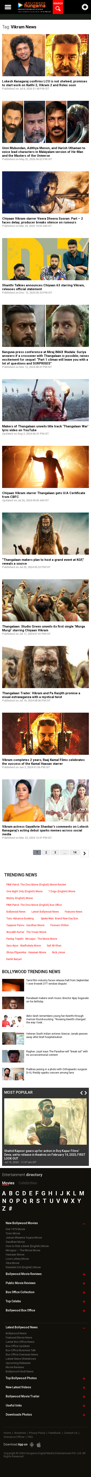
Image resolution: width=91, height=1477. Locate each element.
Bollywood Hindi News (19, 1371)
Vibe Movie (12, 1263)
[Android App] (32, 1444)
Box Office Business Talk (21, 1350)
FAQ (30, 1436)
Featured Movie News (19, 1337)
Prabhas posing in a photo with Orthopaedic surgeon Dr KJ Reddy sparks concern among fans (56, 1071)
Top (13, 1301)
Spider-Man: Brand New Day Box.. (60, 918)
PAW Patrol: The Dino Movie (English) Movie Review (36, 884)
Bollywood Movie (24, 1274)
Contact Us (70, 1432)
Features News (73, 911)
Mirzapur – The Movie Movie (23, 1250)
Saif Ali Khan (54, 945)
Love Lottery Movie (17, 1258)
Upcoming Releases (18, 1363)
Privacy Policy (37, 1432)
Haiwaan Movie (15, 1254)
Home (7, 1432)
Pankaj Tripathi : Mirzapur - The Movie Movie (31, 938)
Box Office (20, 1292)
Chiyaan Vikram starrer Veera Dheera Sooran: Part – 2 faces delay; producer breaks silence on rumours (42, 220)
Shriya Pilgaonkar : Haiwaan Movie (26, 952)
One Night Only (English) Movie (24, 891)
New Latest (18, 1387)
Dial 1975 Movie (15, 1229)
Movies (8, 1183)
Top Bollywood (21, 1378)
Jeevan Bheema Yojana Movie (24, 1237)
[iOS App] (39, 1444)
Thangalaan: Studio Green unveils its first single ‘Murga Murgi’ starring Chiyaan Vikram (43, 628)
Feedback (54, 1432)
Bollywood (23, 1396)
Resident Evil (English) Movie (23, 1267)
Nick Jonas (58, 952)
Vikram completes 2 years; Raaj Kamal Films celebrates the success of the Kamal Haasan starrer (43, 762)
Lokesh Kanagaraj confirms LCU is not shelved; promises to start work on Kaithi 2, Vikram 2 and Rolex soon (44, 83)
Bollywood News (16, 911)
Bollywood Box (20, 1310)
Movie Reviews (15, 1367)
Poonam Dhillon (59, 925)
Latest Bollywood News (45, 911)
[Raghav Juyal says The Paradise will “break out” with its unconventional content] (13, 1061)
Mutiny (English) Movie (19, 898)
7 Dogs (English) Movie (61, 891)
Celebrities (28, 1183)
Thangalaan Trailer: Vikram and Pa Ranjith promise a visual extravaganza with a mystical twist (41, 695)
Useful (14, 1405)
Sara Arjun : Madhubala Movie (23, 945)
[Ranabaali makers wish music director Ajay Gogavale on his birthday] (13, 1008)
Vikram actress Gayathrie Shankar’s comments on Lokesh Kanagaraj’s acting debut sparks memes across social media (45, 830)
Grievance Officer (14, 1436)
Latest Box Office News (20, 1341)
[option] (45, 1131)
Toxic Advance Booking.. (20, 918)
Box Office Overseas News (22, 1354)
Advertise (20, 1432)
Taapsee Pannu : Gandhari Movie (25, 925)
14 (74, 852)
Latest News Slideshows (21, 1358)
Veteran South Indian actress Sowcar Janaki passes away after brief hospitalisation (57, 1035)
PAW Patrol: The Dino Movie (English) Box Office (34, 904)
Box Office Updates (18, 1346)
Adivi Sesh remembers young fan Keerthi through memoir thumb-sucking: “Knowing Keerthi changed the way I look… (55, 1019)
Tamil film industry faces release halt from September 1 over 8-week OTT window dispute (57, 982)
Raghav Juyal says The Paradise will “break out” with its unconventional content (57, 1053)
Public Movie (21, 1283)
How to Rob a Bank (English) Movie (27, 1246)
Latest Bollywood (22, 1327)
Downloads (19, 1414)
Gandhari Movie (15, 1241)
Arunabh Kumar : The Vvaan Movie (26, 932)
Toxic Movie (13, 1233)
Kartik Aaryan (14, 959)
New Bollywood (22, 1223)
